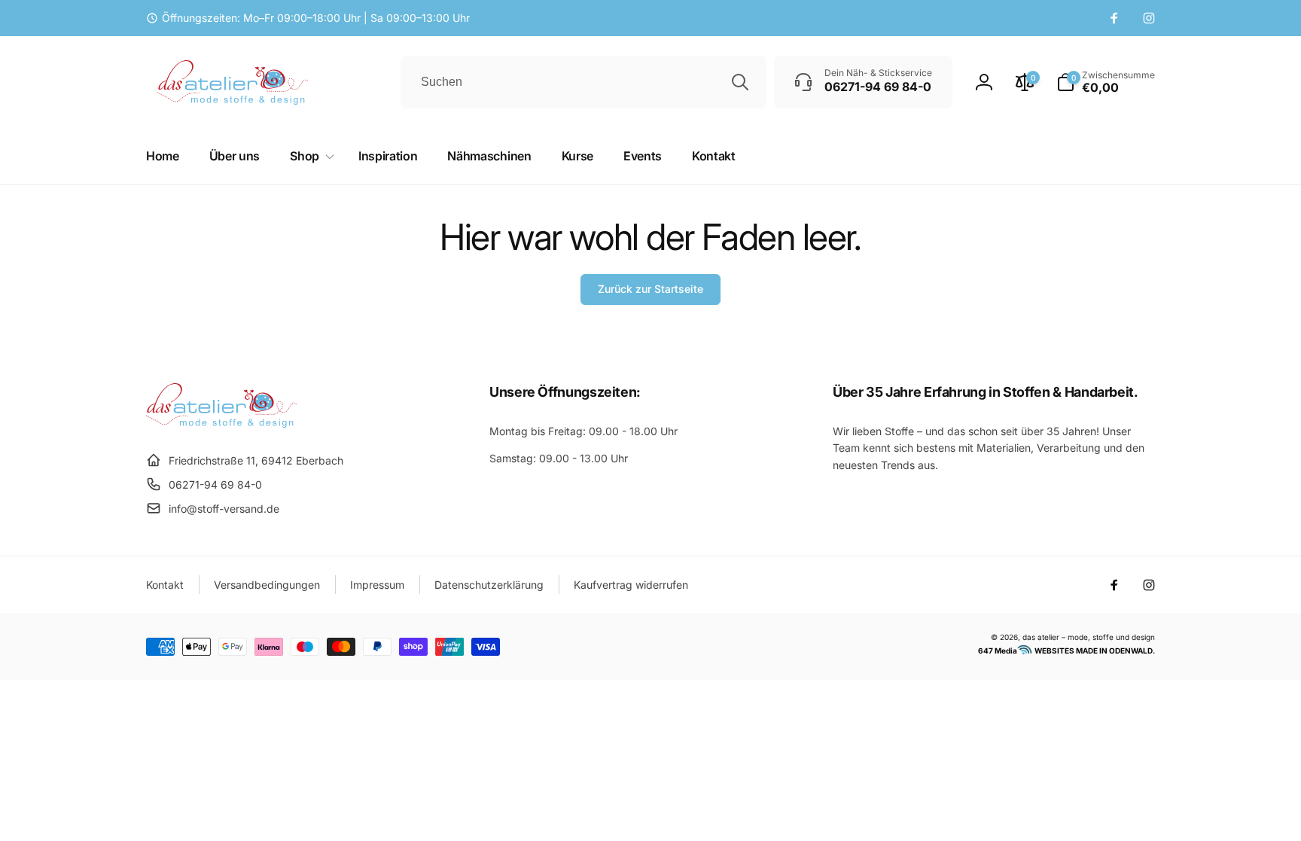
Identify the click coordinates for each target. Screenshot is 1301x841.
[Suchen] (740, 82)
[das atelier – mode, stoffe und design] (221, 423)
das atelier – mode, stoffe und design (1088, 636)
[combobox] (583, 82)
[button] (1105, 82)
